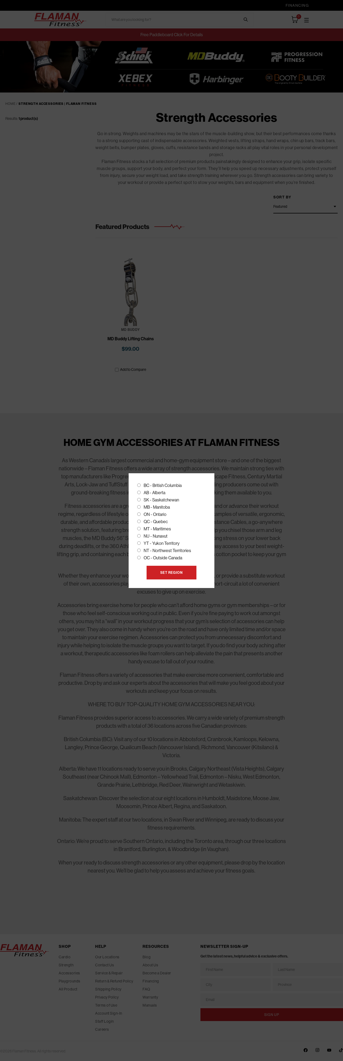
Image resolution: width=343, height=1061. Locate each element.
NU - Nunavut (155, 536)
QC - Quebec (156, 521)
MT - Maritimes (157, 528)
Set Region (171, 572)
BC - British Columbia (163, 485)
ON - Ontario (155, 514)
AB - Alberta (154, 492)
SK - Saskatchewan (161, 499)
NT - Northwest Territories (167, 550)
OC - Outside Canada (163, 557)
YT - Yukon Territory (162, 543)
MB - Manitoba (157, 507)
